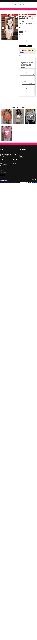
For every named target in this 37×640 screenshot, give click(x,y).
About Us (1, 161)
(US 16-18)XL (21, 34)
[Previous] (3, 28)
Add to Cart (26, 45)
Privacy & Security (3, 163)
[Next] (17, 28)
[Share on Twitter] (33, 16)
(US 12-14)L (31, 31)
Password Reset (15, 163)
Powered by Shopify (13, 182)
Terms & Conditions (3, 164)
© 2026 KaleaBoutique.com (4, 182)
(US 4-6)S (21, 31)
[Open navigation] (1, 5)
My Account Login (16, 161)
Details (20, 55)
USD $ (34, 179)
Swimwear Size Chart (22, 154)
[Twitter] (18, 147)
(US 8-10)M (26, 31)
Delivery (24, 55)
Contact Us (21, 157)
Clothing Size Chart (22, 155)
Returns (28, 55)
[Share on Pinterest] (34, 16)
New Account (15, 162)
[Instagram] (16, 147)
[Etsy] (21, 147)
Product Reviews (3, 162)
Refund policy (2, 165)
